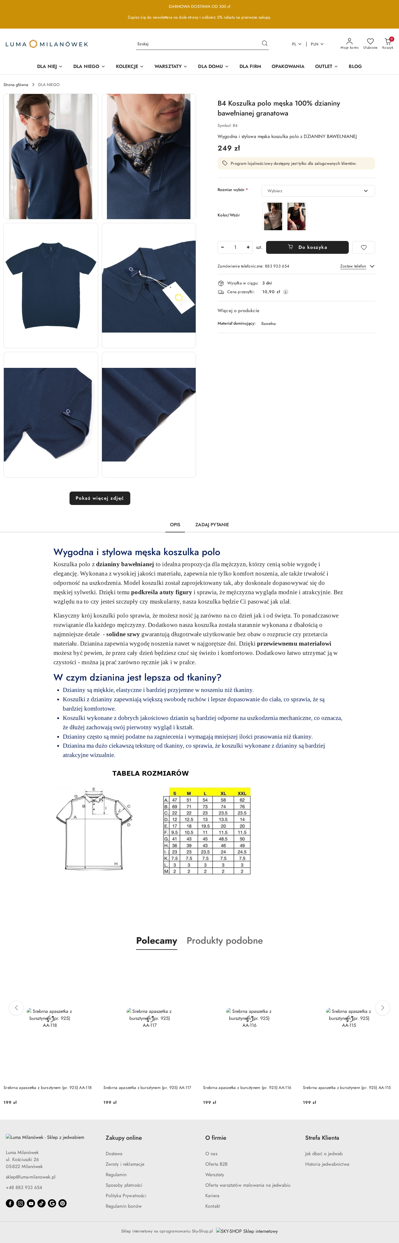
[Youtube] (31, 1203)
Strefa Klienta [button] (322, 1138)
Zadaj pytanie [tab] (212, 524)
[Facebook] (10, 1203)
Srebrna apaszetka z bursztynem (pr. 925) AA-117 (147, 1087)
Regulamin (116, 1174)
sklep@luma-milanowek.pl (30, 1177)
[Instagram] (20, 1203)
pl (294, 44)
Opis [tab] (175, 524)
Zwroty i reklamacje (125, 1164)
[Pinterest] (62, 1203)
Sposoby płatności (124, 1185)
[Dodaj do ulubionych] (363, 247)
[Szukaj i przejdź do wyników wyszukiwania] (265, 44)
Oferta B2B (216, 1164)
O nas (211, 1153)
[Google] (52, 1203)
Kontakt (212, 1206)
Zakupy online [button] (124, 1138)
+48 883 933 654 (24, 1187)
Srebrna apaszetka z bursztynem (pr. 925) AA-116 (247, 1087)
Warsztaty (214, 1174)
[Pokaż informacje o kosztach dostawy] (285, 292)
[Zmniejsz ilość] (222, 247)
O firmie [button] (215, 1138)
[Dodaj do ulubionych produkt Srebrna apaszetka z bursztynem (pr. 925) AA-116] (289, 963)
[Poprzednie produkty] (16, 1008)
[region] (284, 216)
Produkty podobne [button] (225, 940)
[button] (51, 156)
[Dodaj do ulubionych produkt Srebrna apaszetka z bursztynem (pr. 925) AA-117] (189, 963)
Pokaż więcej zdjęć (100, 498)
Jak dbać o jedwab (324, 1153)
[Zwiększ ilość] (248, 247)
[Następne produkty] (382, 1008)
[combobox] (318, 191)
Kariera (212, 1195)
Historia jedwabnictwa (327, 1164)
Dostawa (114, 1153)
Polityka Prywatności (126, 1195)
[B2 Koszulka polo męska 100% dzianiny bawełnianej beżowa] (273, 216)
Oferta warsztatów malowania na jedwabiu (247, 1185)
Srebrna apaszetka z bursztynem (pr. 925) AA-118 (48, 1087)
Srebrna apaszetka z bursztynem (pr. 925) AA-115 (347, 1087)
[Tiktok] (41, 1203)
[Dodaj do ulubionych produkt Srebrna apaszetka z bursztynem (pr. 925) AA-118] (89, 963)
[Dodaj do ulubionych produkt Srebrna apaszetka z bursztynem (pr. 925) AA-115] (388, 963)
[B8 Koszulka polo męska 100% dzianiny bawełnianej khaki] (296, 216)
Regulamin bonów (124, 1206)
